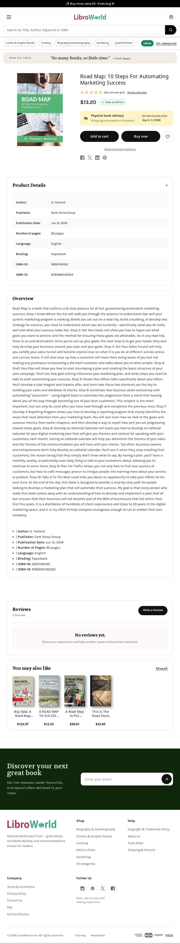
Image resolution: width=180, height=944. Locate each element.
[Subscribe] (167, 779)
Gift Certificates (18, 914)
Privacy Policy (16, 893)
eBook (147, 43)
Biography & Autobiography (73, 42)
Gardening (103, 42)
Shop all (161, 668)
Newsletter (98, 935)
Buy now (141, 136)
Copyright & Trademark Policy (148, 829)
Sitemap (80, 935)
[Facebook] (82, 158)
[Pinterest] (105, 158)
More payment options (120, 149)
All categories (166, 43)
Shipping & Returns (141, 850)
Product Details (29, 185)
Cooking (46, 42)
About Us (134, 836)
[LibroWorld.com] (31, 824)
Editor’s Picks (85, 850)
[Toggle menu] (9, 17)
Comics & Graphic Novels (20, 42)
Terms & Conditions (21, 887)
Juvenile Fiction (124, 42)
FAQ (9, 907)
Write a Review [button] (137, 92)
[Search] (170, 30)
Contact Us (14, 900)
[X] (90, 158)
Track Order (135, 843)
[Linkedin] (97, 158)
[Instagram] (82, 888)
